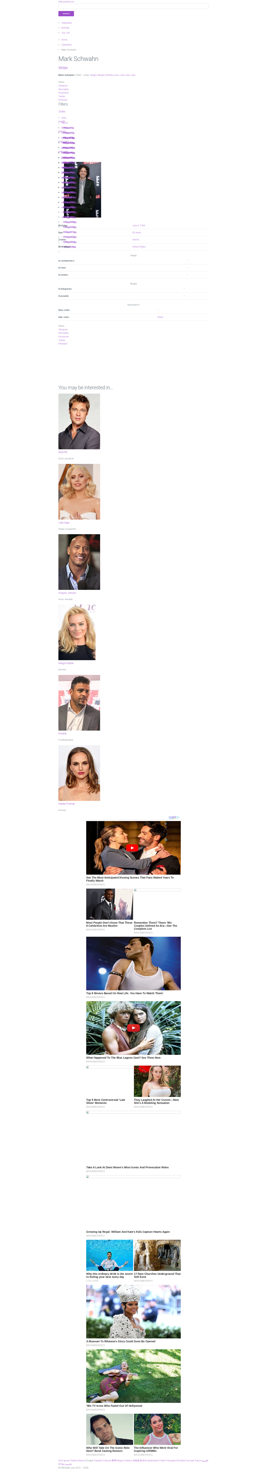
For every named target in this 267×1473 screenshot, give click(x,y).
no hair (64, 202)
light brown (66, 197)
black (64, 158)
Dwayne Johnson (67, 592)
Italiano (128, 1460)
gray (63, 187)
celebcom (66, 1)
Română (180, 1460)
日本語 (136, 1460)
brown (64, 172)
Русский (190, 1460)
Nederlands (153, 1460)
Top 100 (65, 32)
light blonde (67, 192)
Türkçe (198, 1460)
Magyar (120, 1460)
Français (107, 1460)
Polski (162, 1460)
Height (93, 75)
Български (64, 1460)
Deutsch (82, 1460)
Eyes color (119, 75)
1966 (142, 225)
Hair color (130, 75)
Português (171, 1460)
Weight (100, 75)
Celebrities (66, 23)
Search (66, 14)
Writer (63, 68)
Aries (63, 117)
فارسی (68, 1464)
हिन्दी (114, 1460)
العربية (205, 1460)
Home (64, 39)
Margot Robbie (66, 663)
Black (160, 317)
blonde (64, 167)
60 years (136, 232)
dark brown (67, 182)
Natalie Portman (66, 803)
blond (64, 163)
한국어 (143, 1460)
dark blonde (67, 177)
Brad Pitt (62, 452)
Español (98, 1460)
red (63, 207)
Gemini (135, 239)
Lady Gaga (63, 522)
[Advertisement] (133, 365)
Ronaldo (62, 733)
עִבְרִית (61, 1464)
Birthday (65, 27)
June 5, (135, 225)
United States (139, 246)
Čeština (74, 1460)
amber (64, 148)
